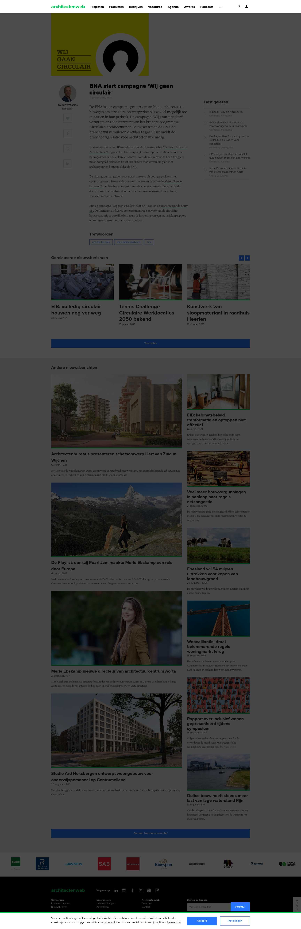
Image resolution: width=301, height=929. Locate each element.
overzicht (109, 922)
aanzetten (174, 922)
